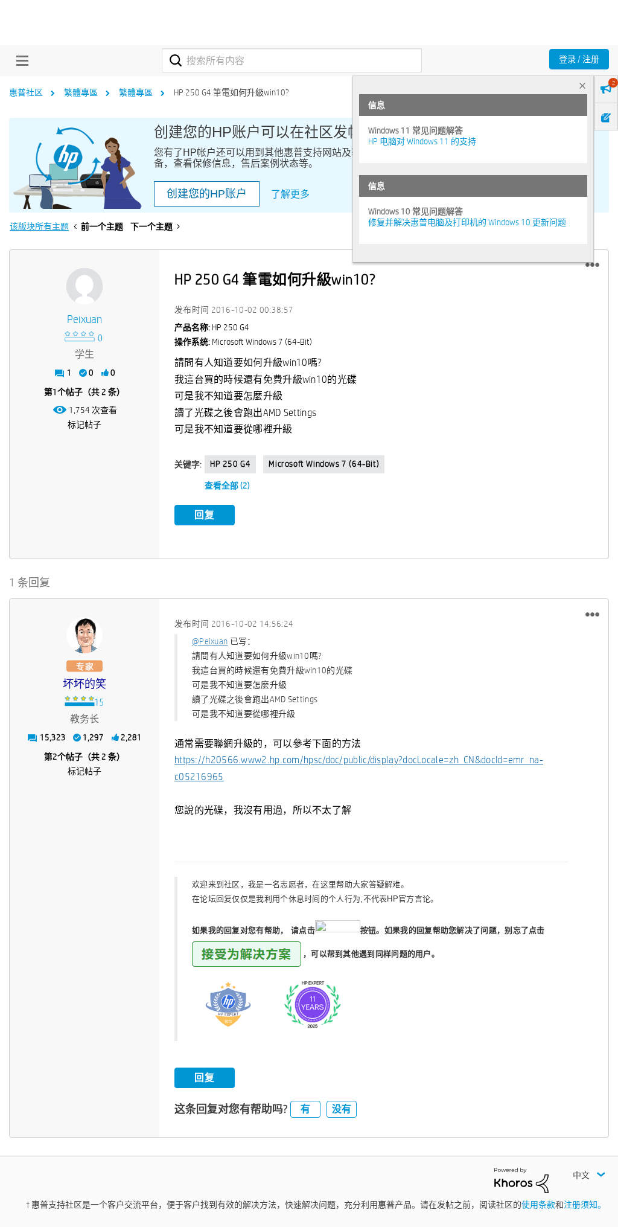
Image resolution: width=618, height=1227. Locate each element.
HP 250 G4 (230, 463)
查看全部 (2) (227, 485)
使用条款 (538, 1204)
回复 (204, 514)
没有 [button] (341, 1109)
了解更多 (290, 194)
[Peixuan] (84, 286)
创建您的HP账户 (207, 194)
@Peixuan (210, 641)
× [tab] (582, 85)
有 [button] (305, 1109)
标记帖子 (84, 424)
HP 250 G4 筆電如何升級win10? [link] (231, 92)
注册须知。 (585, 1204)
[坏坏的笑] (84, 635)
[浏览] (19, 60)
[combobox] (292, 60)
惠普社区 (26, 92)
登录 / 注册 (579, 59)
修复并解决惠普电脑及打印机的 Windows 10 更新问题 (467, 222)
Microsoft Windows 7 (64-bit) (324, 463)
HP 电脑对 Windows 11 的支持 (422, 141)
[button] (592, 265)
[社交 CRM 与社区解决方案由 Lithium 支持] (521, 1179)
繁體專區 (81, 92)
